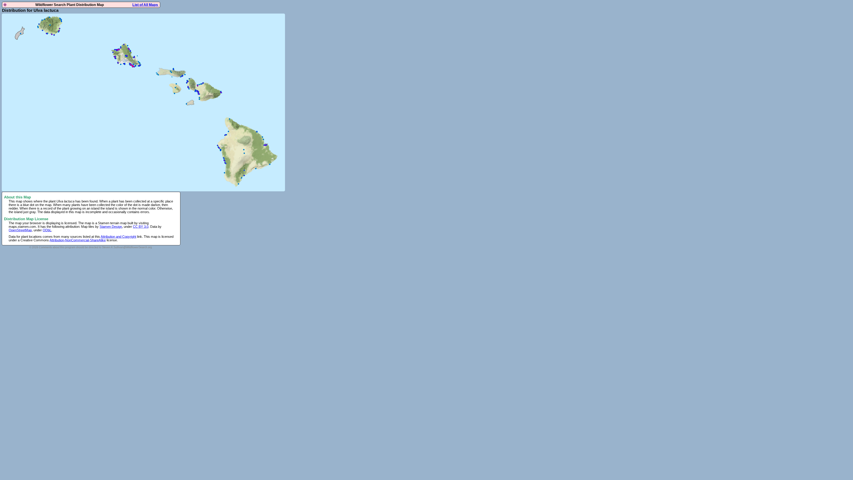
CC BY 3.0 (140, 226)
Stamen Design (111, 226)
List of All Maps (145, 5)
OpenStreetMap (20, 230)
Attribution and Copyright (118, 236)
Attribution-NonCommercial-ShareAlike (78, 240)
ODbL (47, 230)
